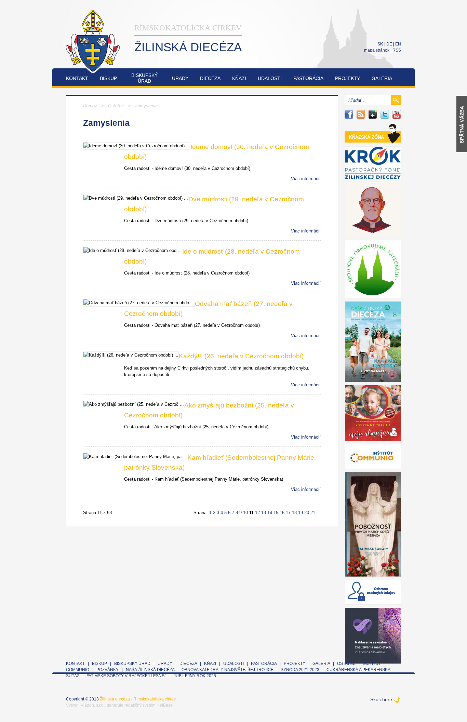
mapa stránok (376, 50)
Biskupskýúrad (144, 78)
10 (245, 512)
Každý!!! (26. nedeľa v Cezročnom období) (241, 356)
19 (300, 512)
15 (275, 512)
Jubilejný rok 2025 (195, 675)
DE (389, 44)
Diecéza (210, 78)
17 (288, 512)
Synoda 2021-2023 (300, 669)
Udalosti (270, 78)
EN (398, 44)
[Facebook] (349, 114)
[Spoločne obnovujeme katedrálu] (373, 269)
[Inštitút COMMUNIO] (373, 456)
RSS (396, 50)
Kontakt (77, 78)
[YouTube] (396, 114)
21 (312, 512)
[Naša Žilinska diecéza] (373, 341)
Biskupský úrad (132, 663)
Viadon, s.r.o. (93, 705)
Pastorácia (308, 78)
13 (263, 512)
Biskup (108, 78)
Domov (90, 105)
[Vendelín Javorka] (373, 209)
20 (306, 512)
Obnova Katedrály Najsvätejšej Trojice (227, 669)
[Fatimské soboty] (373, 524)
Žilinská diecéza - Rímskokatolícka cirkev (138, 699)
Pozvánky (107, 669)
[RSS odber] (361, 114)
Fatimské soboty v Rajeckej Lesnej (127, 675)
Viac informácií (306, 178)
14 (269, 512)
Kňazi (239, 78)
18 (294, 512)
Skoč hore (381, 699)
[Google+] (373, 114)
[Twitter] (385, 114)
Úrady (180, 78)
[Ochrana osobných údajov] (373, 592)
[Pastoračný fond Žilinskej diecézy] (373, 162)
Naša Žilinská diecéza (150, 669)
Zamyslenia (146, 105)
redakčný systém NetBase (148, 705)
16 (282, 512)
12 (257, 512)
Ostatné (116, 105)
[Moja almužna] (373, 413)
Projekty (347, 78)
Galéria (382, 78)
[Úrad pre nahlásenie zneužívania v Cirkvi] (373, 635)
